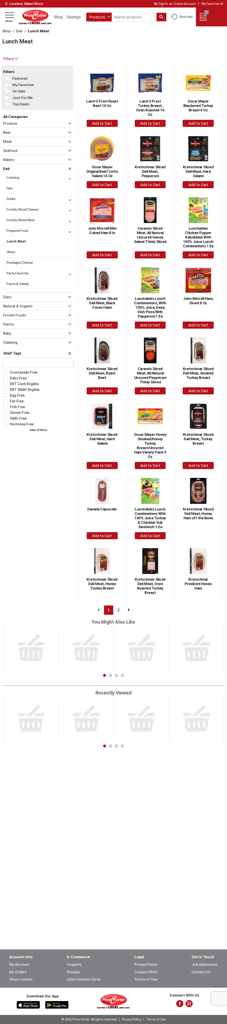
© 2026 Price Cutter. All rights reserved (89, 1019)
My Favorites (211, 4)
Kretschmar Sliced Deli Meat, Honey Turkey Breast (102, 583)
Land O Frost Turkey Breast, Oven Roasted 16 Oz (150, 108)
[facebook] (179, 1005)
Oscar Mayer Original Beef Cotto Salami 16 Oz (102, 171)
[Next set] (128, 610)
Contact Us (201, 972)
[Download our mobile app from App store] (28, 1004)
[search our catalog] (161, 17)
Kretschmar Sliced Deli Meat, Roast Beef (102, 373)
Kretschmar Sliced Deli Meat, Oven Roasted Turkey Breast (150, 586)
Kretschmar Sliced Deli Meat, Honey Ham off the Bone (198, 513)
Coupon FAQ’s (145, 972)
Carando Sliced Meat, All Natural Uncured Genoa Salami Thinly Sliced (150, 235)
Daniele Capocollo (102, 509)
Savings (74, 17)
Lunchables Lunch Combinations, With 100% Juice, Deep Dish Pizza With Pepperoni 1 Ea (150, 307)
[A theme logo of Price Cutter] (35, 17)
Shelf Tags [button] (12, 353)
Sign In (163, 4)
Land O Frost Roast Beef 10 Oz (102, 103)
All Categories (15, 116)
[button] (68, 123)
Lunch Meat (38, 31)
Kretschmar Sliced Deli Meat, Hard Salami (198, 171)
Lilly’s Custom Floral (83, 979)
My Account (19, 964)
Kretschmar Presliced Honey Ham (198, 583)
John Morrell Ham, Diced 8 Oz (198, 300)
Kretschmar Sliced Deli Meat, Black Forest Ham (102, 303)
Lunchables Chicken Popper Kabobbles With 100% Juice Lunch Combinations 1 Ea (198, 237)
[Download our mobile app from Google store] (56, 1004)
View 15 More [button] (38, 430)
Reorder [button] (186, 17)
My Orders (18, 972)
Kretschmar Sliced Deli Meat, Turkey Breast (198, 439)
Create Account (185, 4)
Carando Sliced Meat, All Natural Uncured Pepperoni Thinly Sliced (150, 375)
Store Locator (21, 979)
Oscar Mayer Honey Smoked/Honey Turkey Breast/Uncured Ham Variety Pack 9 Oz (150, 445)
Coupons (74, 964)
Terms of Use (145, 979)
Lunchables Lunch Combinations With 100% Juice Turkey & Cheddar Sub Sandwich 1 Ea (150, 518)
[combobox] (99, 17)
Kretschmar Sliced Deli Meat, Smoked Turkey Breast (198, 373)
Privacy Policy (145, 964)
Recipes (73, 972)
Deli (19, 31)
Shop (58, 17)
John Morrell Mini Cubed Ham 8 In (102, 230)
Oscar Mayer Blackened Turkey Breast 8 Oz (198, 105)
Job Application (205, 964)
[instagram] (189, 1005)
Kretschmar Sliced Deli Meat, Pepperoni (150, 171)
